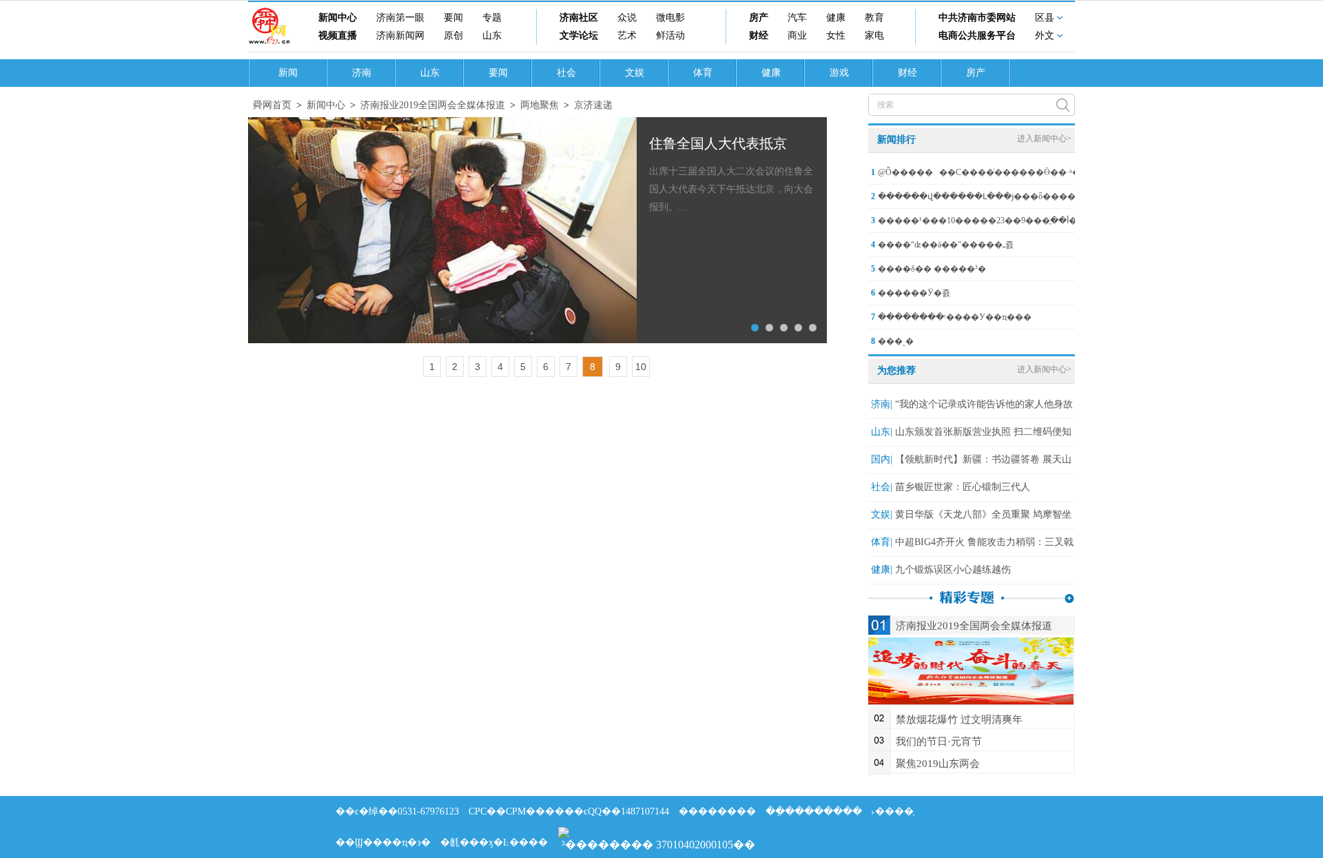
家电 (874, 35)
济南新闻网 (400, 35)
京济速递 (593, 105)
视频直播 (337, 35)
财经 (758, 35)
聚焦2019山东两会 (938, 763)
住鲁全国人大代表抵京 (718, 143)
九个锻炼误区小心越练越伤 (953, 569)
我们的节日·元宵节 (939, 741)
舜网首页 (272, 105)
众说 (627, 17)
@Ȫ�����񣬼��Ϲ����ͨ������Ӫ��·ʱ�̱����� (1000, 172)
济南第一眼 (400, 17)
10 (640, 366)
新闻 (288, 73)
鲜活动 (670, 35)
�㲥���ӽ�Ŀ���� (494, 842)
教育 (874, 17)
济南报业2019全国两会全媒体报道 (432, 105)
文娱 (634, 73)
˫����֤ (893, 811)
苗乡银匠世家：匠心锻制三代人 (962, 487)
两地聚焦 (539, 105)
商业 (797, 35)
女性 (835, 35)
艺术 (627, 35)
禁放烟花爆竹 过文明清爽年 (959, 719)
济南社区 (579, 17)
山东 (492, 35)
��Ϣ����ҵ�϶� (383, 842)
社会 (566, 73)
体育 (702, 73)
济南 (361, 73)
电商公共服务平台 (977, 35)
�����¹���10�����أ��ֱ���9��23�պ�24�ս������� (1025, 220)
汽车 (797, 17)
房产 (758, 17)
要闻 (453, 17)
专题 (492, 17)
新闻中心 (337, 17)
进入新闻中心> (1044, 138)
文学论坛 (579, 35)
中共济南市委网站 (977, 17)
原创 (453, 35)
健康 (835, 17)
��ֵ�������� (814, 811)
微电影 (670, 17)
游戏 (839, 73)
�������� (717, 811)
